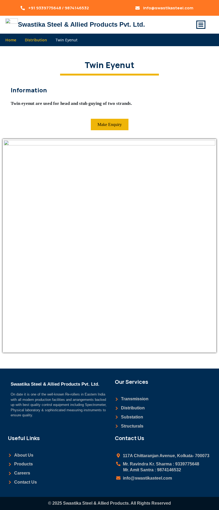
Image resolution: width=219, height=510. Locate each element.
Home (10, 39)
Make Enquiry (109, 124)
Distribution (36, 39)
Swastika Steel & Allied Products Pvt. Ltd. (81, 24)
